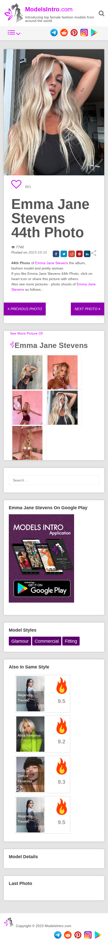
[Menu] (14, 35)
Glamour (20, 641)
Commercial (47, 641)
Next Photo (86, 309)
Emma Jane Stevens (51, 263)
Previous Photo (26, 309)
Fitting (71, 641)
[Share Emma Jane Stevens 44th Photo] (93, 255)
